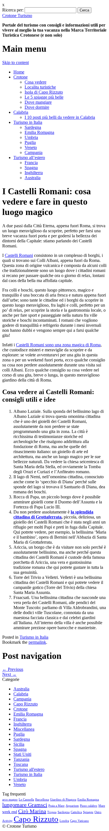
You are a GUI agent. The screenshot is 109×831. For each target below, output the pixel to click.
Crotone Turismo (17, 15)
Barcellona (42, 799)
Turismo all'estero (28, 769)
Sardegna (33, 127)
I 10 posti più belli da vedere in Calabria (60, 117)
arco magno (10, 799)
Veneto (31, 147)
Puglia (30, 142)
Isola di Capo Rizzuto (44, 92)
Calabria (20, 112)
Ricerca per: (12, 10)
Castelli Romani (19, 255)
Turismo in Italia (27, 122)
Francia (31, 162)
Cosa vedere (35, 82)
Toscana (20, 764)
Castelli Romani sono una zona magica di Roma (58, 344)
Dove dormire (37, 107)
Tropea (51, 812)
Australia (33, 177)
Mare (101, 805)
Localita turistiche (40, 87)
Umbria (31, 137)
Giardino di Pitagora (63, 799)
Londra (64, 820)
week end (9, 811)
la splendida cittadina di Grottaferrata (53, 514)
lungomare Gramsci (24, 805)
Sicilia (18, 744)
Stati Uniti (22, 754)
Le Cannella (26, 799)
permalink (37, 642)
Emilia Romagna (39, 132)
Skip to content (15, 62)
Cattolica (76, 812)
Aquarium (72, 805)
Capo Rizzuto (25, 704)
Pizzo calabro (88, 805)
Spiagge (88, 812)
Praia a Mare (56, 805)
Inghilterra (34, 172)
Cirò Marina (32, 811)
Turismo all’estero (29, 157)
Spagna (31, 167)
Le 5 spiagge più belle (44, 97)
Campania (33, 152)
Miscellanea (23, 729)
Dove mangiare (38, 102)
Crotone (20, 77)
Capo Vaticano (79, 820)
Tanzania (21, 759)
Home (18, 72)
